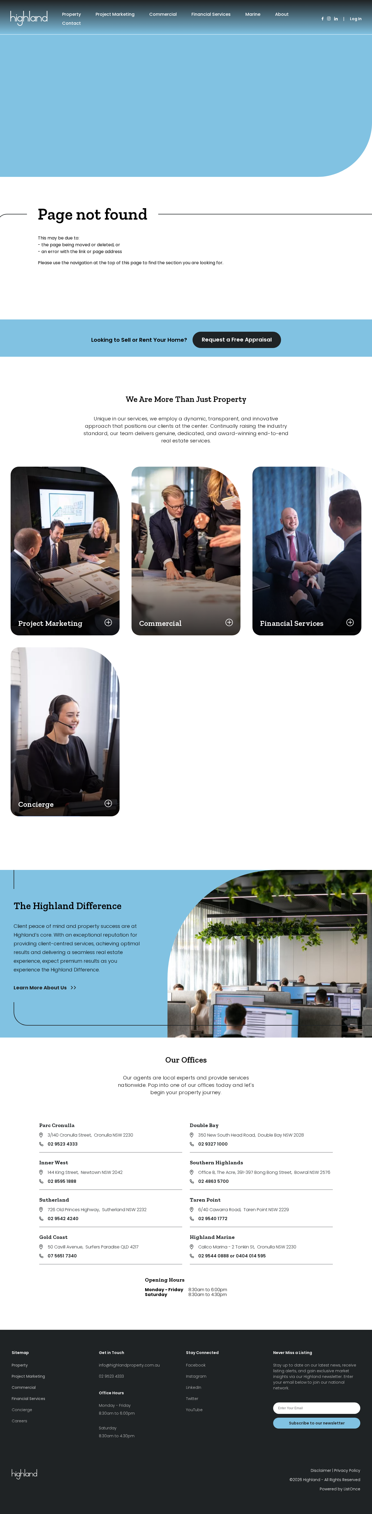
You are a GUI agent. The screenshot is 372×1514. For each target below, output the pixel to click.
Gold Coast (53, 1237)
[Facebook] (323, 19)
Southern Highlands (216, 1162)
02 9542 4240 (63, 1218)
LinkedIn (193, 1387)
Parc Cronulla (57, 1125)
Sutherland (54, 1199)
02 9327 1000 (213, 1144)
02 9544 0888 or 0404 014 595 (232, 1256)
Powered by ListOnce (340, 1489)
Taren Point (205, 1199)
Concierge (22, 1410)
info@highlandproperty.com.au (129, 1365)
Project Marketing (115, 14)
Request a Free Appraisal (237, 339)
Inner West (53, 1162)
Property (71, 14)
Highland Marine (212, 1237)
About (282, 14)
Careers (19, 1421)
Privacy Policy (347, 1470)
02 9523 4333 (63, 1144)
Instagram (196, 1376)
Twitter (192, 1398)
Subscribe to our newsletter (317, 1423)
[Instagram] (329, 19)
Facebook (196, 1365)
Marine (252, 14)
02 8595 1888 (62, 1181)
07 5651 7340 (62, 1256)
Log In (356, 18)
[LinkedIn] (336, 19)
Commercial (163, 14)
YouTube (194, 1410)
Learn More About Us (41, 987)
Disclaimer (321, 1470)
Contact (71, 23)
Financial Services (211, 14)
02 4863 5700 (213, 1181)
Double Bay (204, 1125)
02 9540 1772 (212, 1218)
